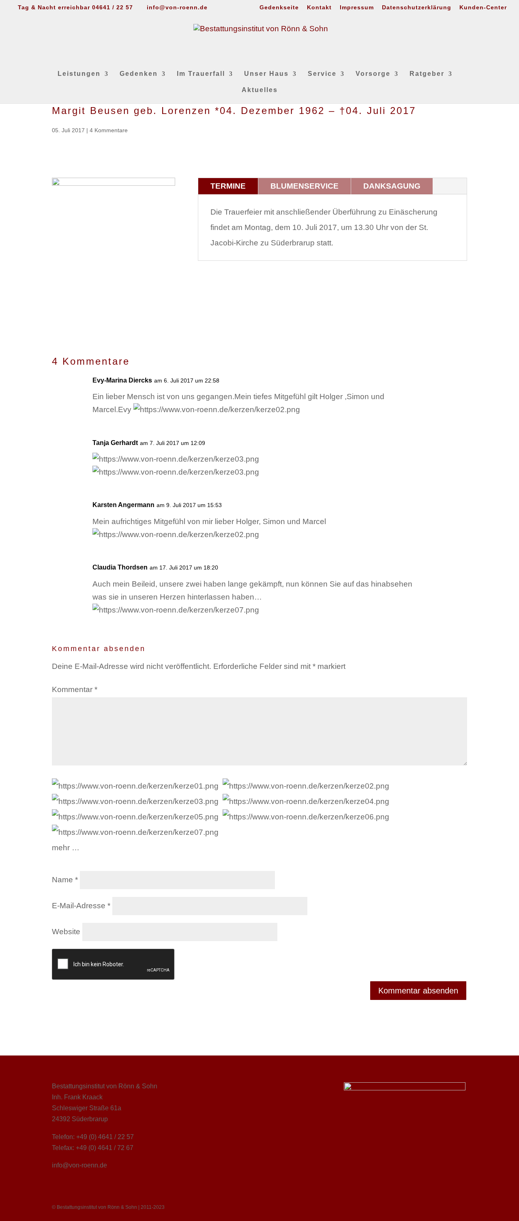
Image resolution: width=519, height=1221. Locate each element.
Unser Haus (266, 74)
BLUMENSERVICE (304, 186)
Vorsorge (373, 74)
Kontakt (319, 7)
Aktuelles (260, 90)
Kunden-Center (483, 7)
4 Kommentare (109, 130)
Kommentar (74, 689)
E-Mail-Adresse (81, 905)
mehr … (65, 847)
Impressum (357, 7)
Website (66, 931)
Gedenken (139, 74)
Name (65, 879)
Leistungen (79, 74)
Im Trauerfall (201, 74)
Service (322, 74)
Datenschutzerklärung (416, 7)
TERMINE (228, 186)
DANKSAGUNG (391, 186)
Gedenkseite (279, 7)
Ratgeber (427, 74)
